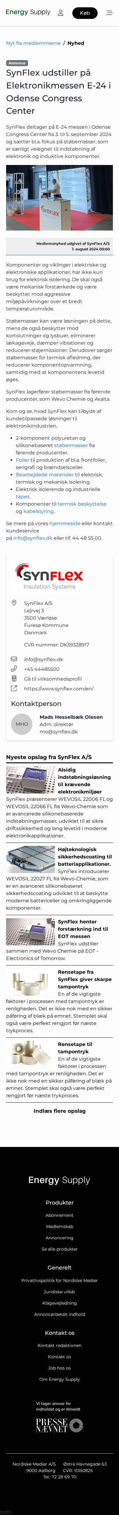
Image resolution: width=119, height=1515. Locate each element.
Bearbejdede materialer (45, 475)
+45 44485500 (42, 669)
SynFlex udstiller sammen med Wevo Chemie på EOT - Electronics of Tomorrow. (57, 940)
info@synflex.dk (32, 538)
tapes (23, 497)
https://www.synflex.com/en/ (58, 689)
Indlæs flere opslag (60, 1111)
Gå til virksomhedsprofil (53, 679)
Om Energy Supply (59, 1379)
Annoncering (60, 1238)
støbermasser (71, 445)
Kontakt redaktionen (59, 1345)
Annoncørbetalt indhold (59, 1314)
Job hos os (59, 1368)
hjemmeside (65, 523)
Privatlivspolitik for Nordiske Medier (59, 1280)
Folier (23, 460)
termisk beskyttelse (82, 504)
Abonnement (59, 1215)
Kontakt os (59, 1356)
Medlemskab (59, 1226)
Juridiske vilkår (59, 1292)
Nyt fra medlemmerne (33, 43)
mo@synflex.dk (59, 732)
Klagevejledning (59, 1303)
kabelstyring (38, 511)
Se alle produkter (59, 1249)
